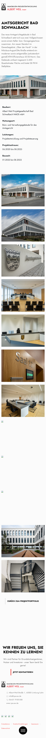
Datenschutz (5, 728)
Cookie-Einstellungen (20, 724)
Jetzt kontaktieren (23, 672)
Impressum (35, 724)
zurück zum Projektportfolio (23, 601)
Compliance (5, 724)
